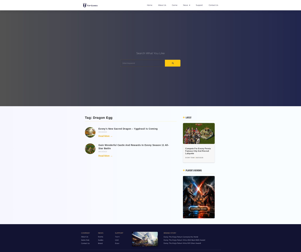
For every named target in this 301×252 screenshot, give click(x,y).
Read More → (105, 136)
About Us (162, 5)
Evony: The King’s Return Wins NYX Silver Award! (182, 243)
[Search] (172, 63)
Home (149, 5)
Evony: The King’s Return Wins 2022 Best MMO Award (184, 240)
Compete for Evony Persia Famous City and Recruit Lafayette (198, 151)
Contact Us (213, 5)
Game (174, 5)
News (185, 5)
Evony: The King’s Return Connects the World (181, 237)
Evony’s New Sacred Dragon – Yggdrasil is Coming (128, 128)
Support (199, 5)
